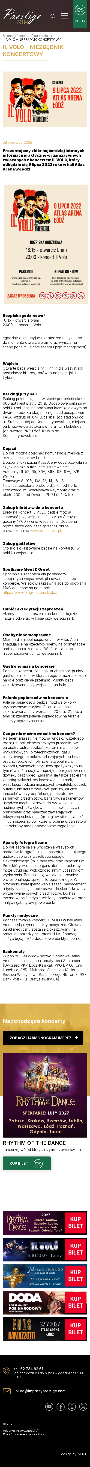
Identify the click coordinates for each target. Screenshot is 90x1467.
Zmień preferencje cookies (23, 1434)
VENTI (82, 1454)
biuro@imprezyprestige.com (40, 1391)
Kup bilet (19, 1163)
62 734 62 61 (31, 1368)
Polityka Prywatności (19, 1430)
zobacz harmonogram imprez (41, 1038)
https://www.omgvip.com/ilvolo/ (29, 592)
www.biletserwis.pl (45, 530)
